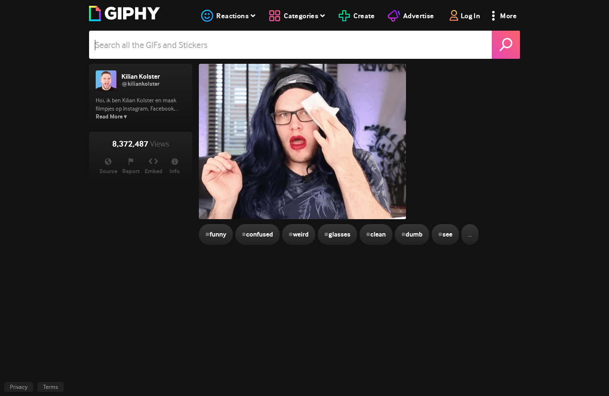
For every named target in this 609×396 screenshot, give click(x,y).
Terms (50, 387)
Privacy (18, 387)
